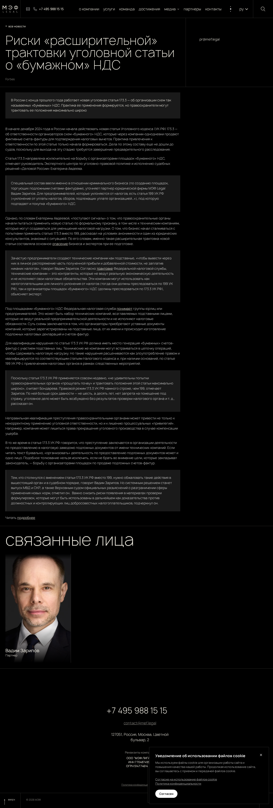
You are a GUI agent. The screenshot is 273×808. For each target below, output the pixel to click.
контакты (213, 9)
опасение (60, 244)
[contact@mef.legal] (28, 9)
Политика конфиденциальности (139, 784)
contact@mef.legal (140, 723)
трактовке (105, 268)
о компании (89, 9)
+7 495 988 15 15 (137, 710)
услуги (109, 9)
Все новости (17, 26)
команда (127, 9)
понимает (124, 308)
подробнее (26, 518)
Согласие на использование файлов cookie (186, 779)
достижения (149, 9)
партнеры (192, 9)
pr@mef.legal (209, 39)
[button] (172, 9)
